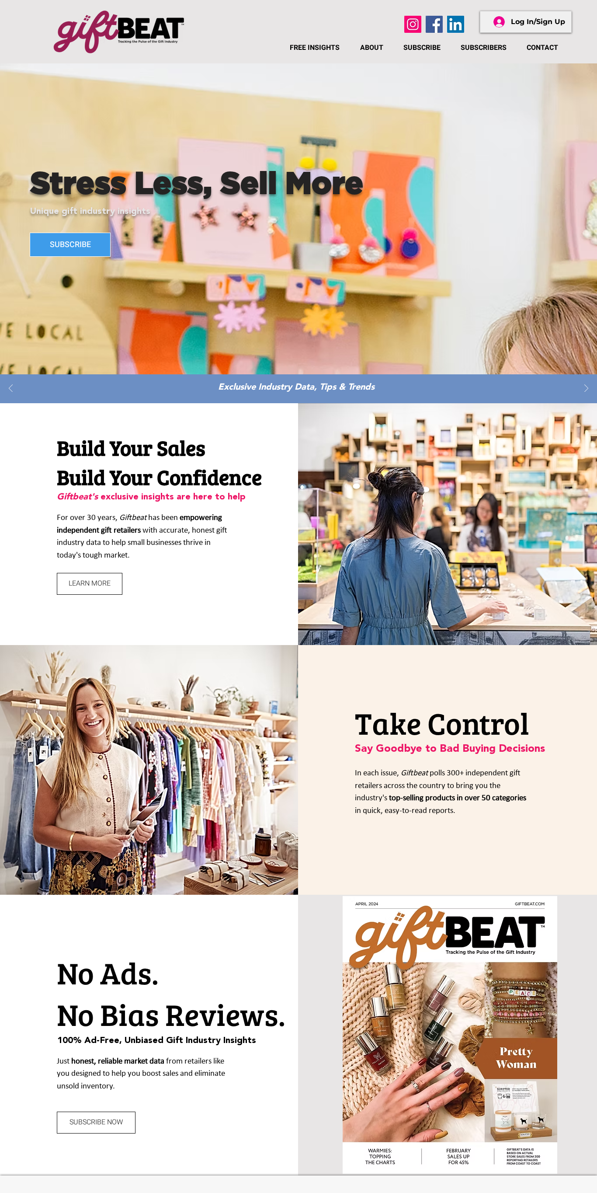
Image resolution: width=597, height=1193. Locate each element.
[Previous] (11, 389)
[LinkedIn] (455, 24)
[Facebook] (434, 24)
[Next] (586, 389)
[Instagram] (412, 24)
